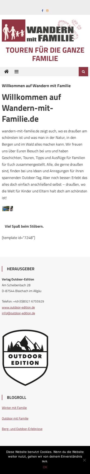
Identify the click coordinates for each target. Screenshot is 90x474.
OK (45, 467)
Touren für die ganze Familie (45, 54)
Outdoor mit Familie (15, 418)
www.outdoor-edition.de (18, 307)
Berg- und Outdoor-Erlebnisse (22, 428)
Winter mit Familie (14, 407)
